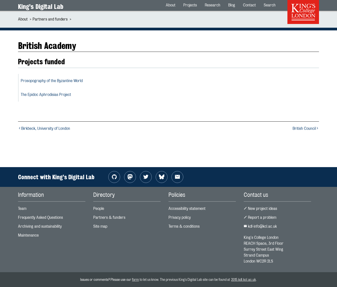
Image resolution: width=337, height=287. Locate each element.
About (23, 19)
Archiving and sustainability (40, 226)
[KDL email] (177, 177)
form (135, 279)
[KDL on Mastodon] (130, 177)
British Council (304, 128)
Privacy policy (179, 217)
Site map (100, 226)
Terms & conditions (184, 226)
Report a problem (261, 217)
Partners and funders (50, 19)
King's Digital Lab (40, 6)
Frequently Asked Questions (40, 217)
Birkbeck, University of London (45, 128)
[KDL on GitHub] (114, 177)
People (98, 208)
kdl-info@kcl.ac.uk (262, 226)
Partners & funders (109, 217)
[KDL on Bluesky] (162, 177)
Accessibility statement (187, 208)
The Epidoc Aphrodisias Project (46, 94)
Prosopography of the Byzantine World (52, 80)
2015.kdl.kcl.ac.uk (243, 279)
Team (22, 208)
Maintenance (28, 235)
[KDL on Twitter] (146, 177)
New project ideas (262, 208)
